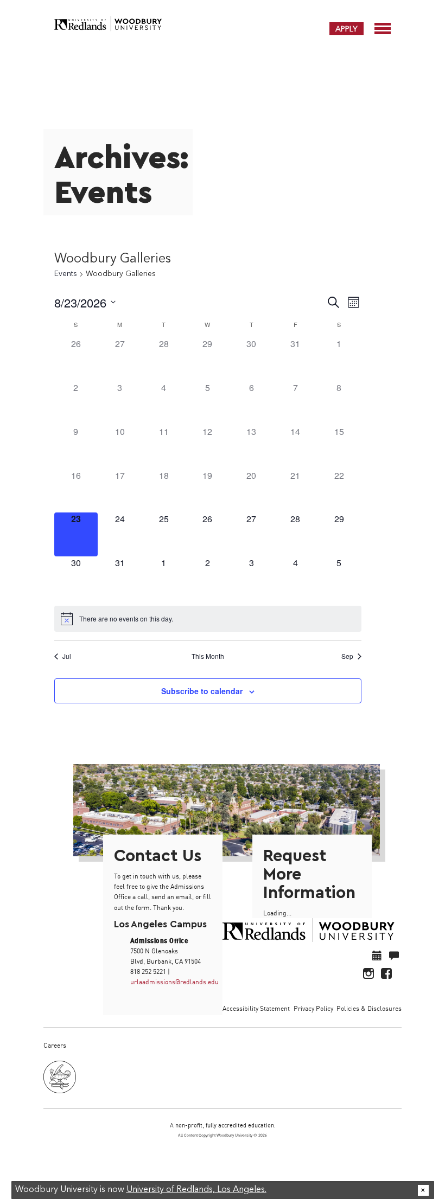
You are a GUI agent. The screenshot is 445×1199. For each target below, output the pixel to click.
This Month (208, 656)
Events (65, 274)
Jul (66, 656)
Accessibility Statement (256, 1008)
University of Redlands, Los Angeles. (196, 1189)
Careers (54, 1045)
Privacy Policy (313, 1008)
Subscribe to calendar (202, 690)
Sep (347, 656)
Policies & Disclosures (369, 1008)
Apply (346, 29)
